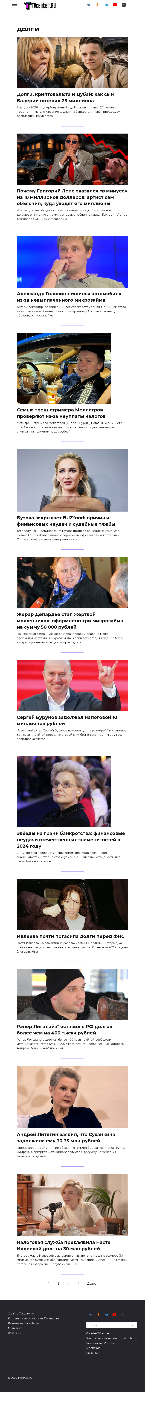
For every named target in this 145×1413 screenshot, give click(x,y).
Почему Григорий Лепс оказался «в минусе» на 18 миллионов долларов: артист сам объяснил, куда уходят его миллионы (72, 197)
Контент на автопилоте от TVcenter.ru (33, 1318)
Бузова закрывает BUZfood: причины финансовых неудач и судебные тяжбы (66, 521)
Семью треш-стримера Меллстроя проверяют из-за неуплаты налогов (61, 413)
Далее (92, 1283)
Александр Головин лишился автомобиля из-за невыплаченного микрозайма (69, 297)
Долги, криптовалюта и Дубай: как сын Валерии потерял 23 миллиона (65, 97)
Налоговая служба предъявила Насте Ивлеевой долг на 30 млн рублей (64, 1245)
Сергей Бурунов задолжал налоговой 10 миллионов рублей (67, 720)
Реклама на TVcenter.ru (23, 1323)
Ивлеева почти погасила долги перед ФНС (70, 936)
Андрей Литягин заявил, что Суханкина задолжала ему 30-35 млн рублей (66, 1137)
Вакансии (14, 1333)
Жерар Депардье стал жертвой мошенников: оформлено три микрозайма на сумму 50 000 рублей (70, 620)
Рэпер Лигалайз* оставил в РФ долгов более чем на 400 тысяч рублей (64, 1029)
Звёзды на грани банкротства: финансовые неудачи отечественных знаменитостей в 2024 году (71, 839)
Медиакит (15, 1328)
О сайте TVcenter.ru (21, 1313)
